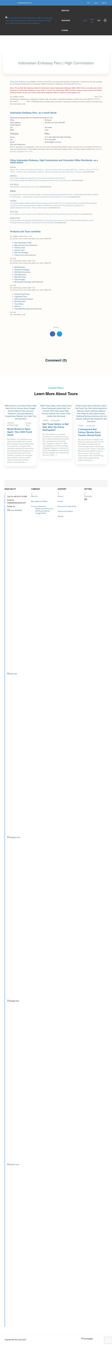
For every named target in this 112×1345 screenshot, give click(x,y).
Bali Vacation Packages (22, 282)
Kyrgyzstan (54, 220)
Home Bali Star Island (22, 309)
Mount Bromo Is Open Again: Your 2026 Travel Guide (19, 431)
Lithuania (18, 205)
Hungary (90, 203)
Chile (34, 178)
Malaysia (77, 194)
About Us (34, 496)
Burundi (33, 169)
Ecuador (59, 178)
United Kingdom (42, 208)
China (43, 194)
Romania (81, 205)
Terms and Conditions (65, 511)
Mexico (32, 180)
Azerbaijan (13, 220)
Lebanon (62, 220)
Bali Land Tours (19, 245)
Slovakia (65, 214)
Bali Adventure (19, 267)
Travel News (18, 304)
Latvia (12, 205)
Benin (18, 169)
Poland (64, 205)
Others (64, 30)
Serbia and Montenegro (53, 214)
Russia (41, 214)
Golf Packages (19, 279)
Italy (94, 203)
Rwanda (48, 172)
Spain (69, 205)
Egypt (67, 169)
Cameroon (40, 169)
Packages (65, 20)
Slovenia (72, 214)
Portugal (74, 205)
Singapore (27, 197)
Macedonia (35, 205)
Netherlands (50, 205)
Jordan (32, 220)
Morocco (42, 205)
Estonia (59, 203)
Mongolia (84, 194)
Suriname (55, 180)
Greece (84, 203)
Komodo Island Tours (22, 294)
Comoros (49, 169)
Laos (71, 194)
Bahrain (20, 220)
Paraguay (44, 180)
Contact (60, 501)
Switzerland (20, 208)
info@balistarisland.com (25, 3)
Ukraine (78, 214)
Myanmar (91, 194)
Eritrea (75, 169)
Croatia (41, 203)
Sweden (13, 208)
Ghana (95, 169)
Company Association (38, 506)
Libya (25, 172)
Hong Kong (49, 194)
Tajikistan (27, 222)
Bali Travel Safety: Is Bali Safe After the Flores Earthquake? (56, 426)
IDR (88, 3)
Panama (38, 180)
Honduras (26, 180)
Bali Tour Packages (21, 252)
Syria (21, 222)
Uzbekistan (50, 222)
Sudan (17, 222)
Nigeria (40, 172)
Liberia (19, 172)
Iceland (19, 180)
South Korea (48, 197)
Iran (25, 220)
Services (65, 10)
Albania (17, 203)
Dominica (61, 169)
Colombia (40, 178)
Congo (55, 169)
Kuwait (47, 220)
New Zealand (21, 187)
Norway (57, 205)
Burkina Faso (25, 169)
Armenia (13, 214)
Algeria (12, 169)
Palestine (80, 220)
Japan (60, 194)
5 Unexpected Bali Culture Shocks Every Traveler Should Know (89, 432)
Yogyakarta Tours (20, 296)
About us (17, 306)
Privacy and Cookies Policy (67, 506)
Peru (50, 180)
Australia (13, 187)
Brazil (24, 178)
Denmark (53, 203)
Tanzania (79, 172)
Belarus (23, 203)
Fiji (64, 178)
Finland (66, 203)
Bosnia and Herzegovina (25, 214)
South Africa (70, 172)
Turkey (34, 208)
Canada (29, 178)
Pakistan (74, 220)
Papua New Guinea (33, 187)
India (55, 194)
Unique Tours (19, 255)
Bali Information (19, 301)
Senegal (55, 172)
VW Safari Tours (20, 274)
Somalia (62, 172)
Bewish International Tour (44, 508)
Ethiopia (82, 169)
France (71, 203)
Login (95, 3)
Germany (78, 203)
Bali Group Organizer (43, 511)
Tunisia (27, 208)
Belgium (29, 203)
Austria (12, 203)
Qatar (86, 220)
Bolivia (19, 178)
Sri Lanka (34, 197)
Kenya (12, 172)
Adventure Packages (21, 269)
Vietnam (41, 197)
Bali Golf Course (20, 277)
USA (62, 180)
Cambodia (36, 194)
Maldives (65, 194)
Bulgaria (35, 203)
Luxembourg (25, 205)
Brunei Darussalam (25, 194)
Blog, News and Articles (39, 501)
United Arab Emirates (39, 222)
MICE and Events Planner (23, 299)
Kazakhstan (39, 220)
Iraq (28, 220)
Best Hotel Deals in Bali (22, 242)
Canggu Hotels (41, 513)
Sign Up (104, 3)
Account (60, 496)
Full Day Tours (19, 250)
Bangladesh (14, 194)
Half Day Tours (19, 247)
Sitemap (60, 516)
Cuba (54, 178)
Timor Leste (64, 197)
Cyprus (47, 203)
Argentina (13, 178)
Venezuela (67, 180)
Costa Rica (48, 178)
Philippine (18, 197)
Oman (68, 220)
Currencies (88, 496)
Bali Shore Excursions (22, 272)
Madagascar (32, 172)
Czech (36, 214)
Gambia (89, 169)
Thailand (56, 197)
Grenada (13, 180)
